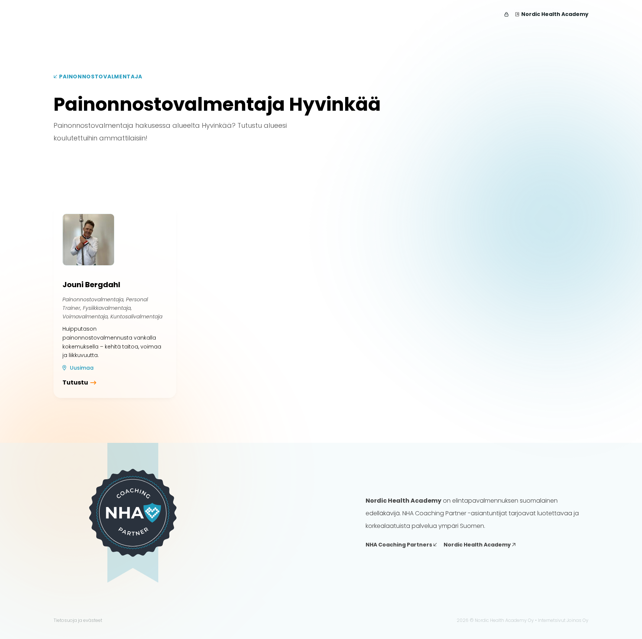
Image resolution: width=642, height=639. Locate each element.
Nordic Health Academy (554, 14)
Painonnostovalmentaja (100, 76)
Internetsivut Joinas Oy (563, 620)
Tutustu (75, 382)
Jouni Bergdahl (91, 284)
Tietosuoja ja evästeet (78, 620)
